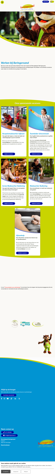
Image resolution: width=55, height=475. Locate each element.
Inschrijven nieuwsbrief (8, 395)
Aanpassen (15, 471)
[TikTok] (11, 398)
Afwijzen (26, 471)
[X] (19, 398)
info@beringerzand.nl (10, 435)
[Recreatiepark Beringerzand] (27, 7)
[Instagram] (4, 398)
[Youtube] (8, 398)
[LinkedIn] (15, 398)
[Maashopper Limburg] (25, 324)
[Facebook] (1, 398)
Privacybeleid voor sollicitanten (12, 287)
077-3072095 (8, 432)
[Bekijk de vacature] (13, 119)
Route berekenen (5, 445)
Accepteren (5, 471)
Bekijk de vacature (9, 153)
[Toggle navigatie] (2, 2)
